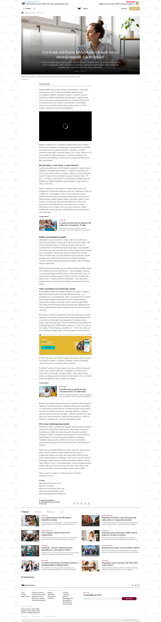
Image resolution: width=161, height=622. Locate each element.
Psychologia (40, 13)
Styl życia (32, 13)
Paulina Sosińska (44, 84)
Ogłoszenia (51, 594)
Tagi (61, 512)
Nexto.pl (65, 596)
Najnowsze (50, 512)
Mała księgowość (68, 598)
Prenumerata (52, 596)
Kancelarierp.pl (67, 600)
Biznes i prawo (63, 386)
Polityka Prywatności (38, 592)
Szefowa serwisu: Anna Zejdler (30, 609)
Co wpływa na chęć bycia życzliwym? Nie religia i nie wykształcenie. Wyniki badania (75, 224)
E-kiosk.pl (65, 592)
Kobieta (27, 13)
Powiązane (25, 512)
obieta (85, 9)
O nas (23, 592)
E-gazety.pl (66, 594)
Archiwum (51, 598)
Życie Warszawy (67, 604)
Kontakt (23, 594)
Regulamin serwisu (37, 596)
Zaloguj (134, 8)
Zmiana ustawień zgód (38, 594)
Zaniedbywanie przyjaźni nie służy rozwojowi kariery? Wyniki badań (72, 390)
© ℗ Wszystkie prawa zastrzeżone (49, 502)
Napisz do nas (25, 596)
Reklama (50, 592)
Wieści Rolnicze (67, 602)
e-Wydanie (124, 8)
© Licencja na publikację (46, 500)
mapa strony (25, 616)
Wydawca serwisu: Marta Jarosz (30, 611)
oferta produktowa (50, 616)
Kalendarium (36, 616)
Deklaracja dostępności (38, 600)
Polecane (38, 512)
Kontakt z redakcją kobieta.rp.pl (30, 612)
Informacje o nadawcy (38, 598)
